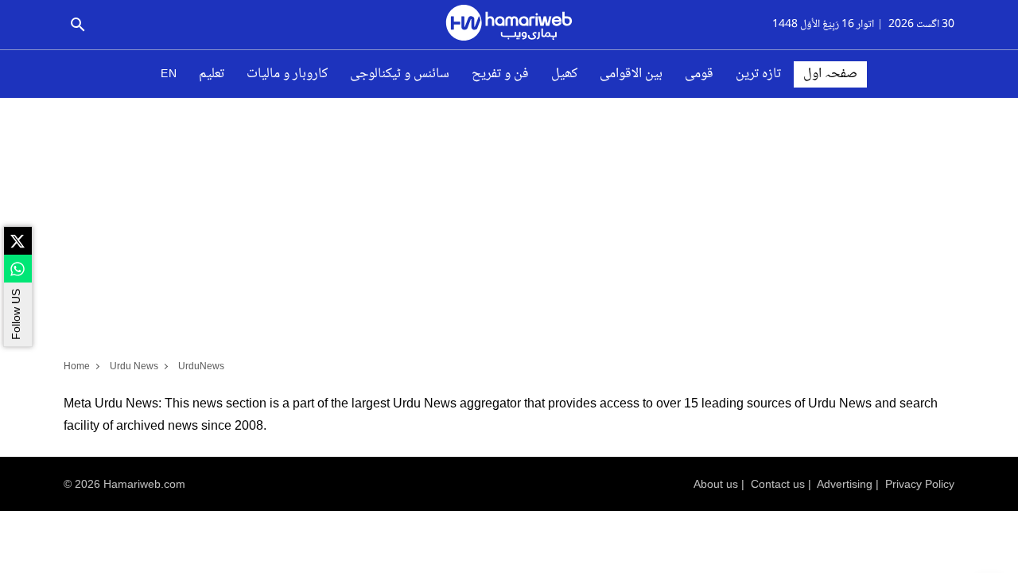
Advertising (844, 483)
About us (716, 483)
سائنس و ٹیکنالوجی (399, 74)
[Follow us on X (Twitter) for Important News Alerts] (18, 241)
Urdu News (134, 366)
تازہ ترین (758, 74)
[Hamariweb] (509, 25)
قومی (699, 74)
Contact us (778, 483)
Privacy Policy (919, 483)
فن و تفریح (500, 74)
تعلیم (211, 74)
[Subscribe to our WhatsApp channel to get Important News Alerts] (18, 269)
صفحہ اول (830, 74)
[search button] (77, 25)
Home (77, 366)
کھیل (564, 74)
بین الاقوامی (631, 74)
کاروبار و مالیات (287, 74)
